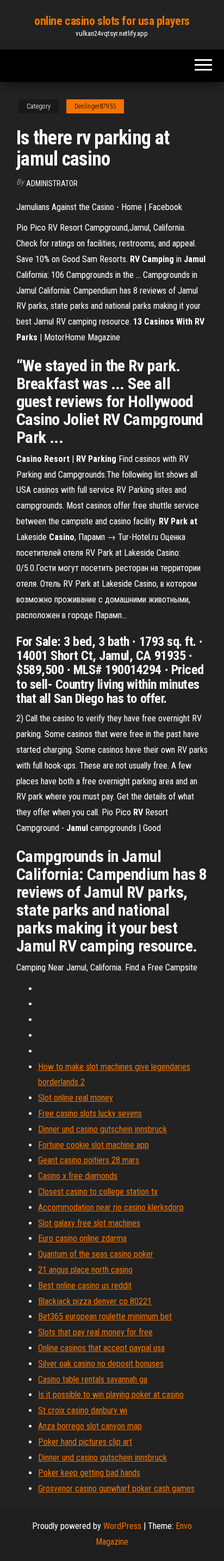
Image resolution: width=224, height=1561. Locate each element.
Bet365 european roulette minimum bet (105, 1316)
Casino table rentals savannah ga (92, 1379)
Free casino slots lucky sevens (90, 1113)
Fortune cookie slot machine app (93, 1145)
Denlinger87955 (95, 106)
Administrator (52, 183)
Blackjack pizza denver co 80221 (95, 1301)
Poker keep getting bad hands (89, 1473)
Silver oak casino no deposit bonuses (101, 1364)
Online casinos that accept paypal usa (101, 1348)
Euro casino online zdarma (82, 1238)
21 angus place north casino (85, 1270)
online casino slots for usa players (112, 21)
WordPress (122, 1526)
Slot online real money (75, 1098)
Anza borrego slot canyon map (90, 1426)
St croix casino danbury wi (82, 1410)
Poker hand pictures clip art (85, 1442)
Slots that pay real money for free (95, 1332)
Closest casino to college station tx (98, 1191)
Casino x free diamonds (77, 1176)
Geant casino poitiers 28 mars (88, 1160)
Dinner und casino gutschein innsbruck (102, 1129)
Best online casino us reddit (85, 1285)
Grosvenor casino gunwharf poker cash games (116, 1488)
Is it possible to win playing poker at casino (111, 1394)
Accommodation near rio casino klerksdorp (111, 1207)
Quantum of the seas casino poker (95, 1254)
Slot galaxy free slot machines (89, 1223)
